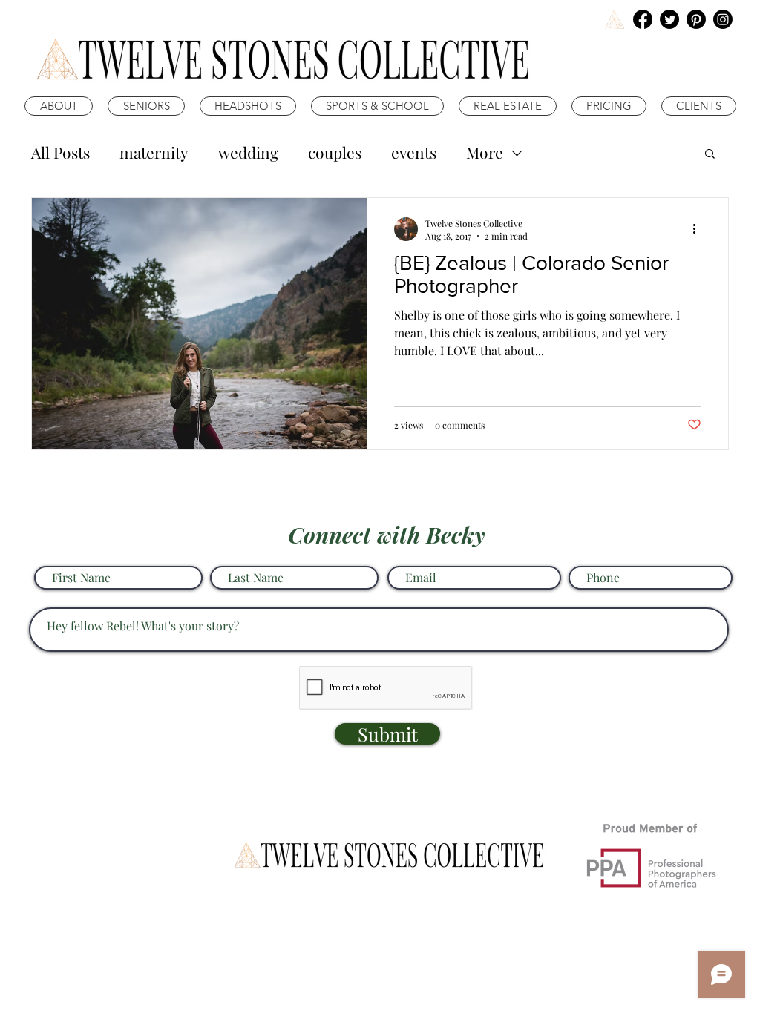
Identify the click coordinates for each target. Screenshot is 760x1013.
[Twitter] (669, 19)
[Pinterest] (696, 19)
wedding (248, 152)
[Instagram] (723, 19)
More (484, 152)
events (413, 152)
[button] (710, 154)
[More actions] (699, 229)
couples (334, 152)
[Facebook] (642, 19)
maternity (154, 152)
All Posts (60, 152)
